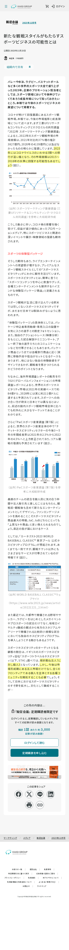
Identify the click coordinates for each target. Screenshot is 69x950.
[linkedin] (50, 794)
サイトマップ (41, 886)
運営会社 (35, 869)
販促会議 (41, 837)
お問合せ (28, 886)
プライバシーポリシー (14, 877)
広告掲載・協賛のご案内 (47, 873)
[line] (40, 794)
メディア (26, 837)
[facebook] (18, 794)
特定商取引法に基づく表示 (20, 873)
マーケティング (10, 837)
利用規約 (33, 877)
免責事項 (49, 869)
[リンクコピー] (40, 805)
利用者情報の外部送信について (21, 882)
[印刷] (29, 805)
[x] (29, 794)
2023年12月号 (29, 22)
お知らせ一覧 (18, 869)
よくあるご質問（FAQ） (49, 882)
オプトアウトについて (52, 877)
